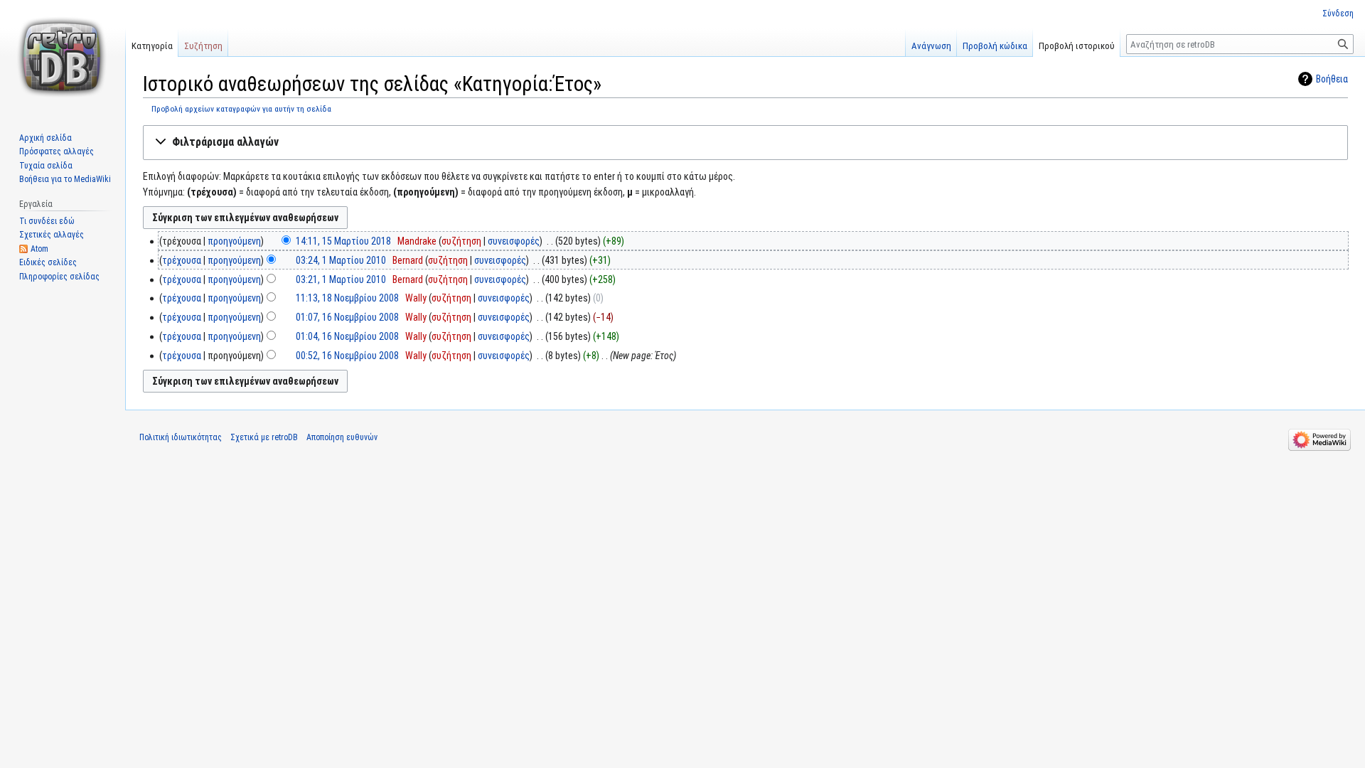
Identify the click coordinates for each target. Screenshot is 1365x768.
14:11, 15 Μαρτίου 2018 (343, 241)
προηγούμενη (234, 241)
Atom (39, 249)
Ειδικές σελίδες (48, 262)
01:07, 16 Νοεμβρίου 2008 (347, 317)
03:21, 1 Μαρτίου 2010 (341, 279)
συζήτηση (461, 241)
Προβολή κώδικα (995, 46)
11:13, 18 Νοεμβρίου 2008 (347, 298)
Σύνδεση (1338, 13)
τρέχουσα (181, 260)
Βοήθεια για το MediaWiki (65, 179)
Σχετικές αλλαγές (51, 235)
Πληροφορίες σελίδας (59, 277)
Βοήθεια (1332, 79)
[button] (745, 142)
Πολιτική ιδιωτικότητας (180, 437)
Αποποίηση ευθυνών (342, 437)
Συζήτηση (203, 46)
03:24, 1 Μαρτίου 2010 (341, 260)
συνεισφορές (514, 241)
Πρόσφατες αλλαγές (56, 151)
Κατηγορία (152, 46)
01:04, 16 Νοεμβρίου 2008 (347, 336)
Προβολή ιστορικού (1077, 46)
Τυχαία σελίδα (46, 166)
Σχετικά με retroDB (264, 437)
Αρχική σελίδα (45, 138)
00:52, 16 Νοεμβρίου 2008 (347, 355)
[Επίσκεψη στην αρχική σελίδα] (62, 57)
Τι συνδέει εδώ (47, 221)
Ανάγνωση (931, 46)
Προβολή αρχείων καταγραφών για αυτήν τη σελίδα (241, 109)
